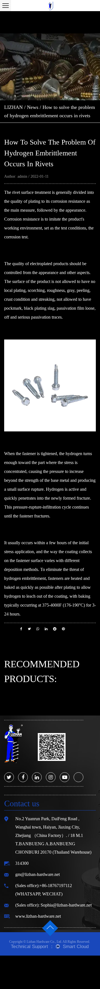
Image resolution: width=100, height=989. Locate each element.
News (32, 107)
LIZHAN (13, 107)
